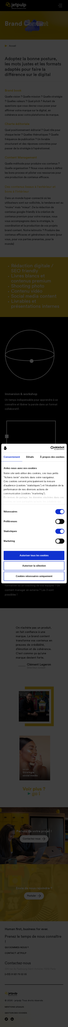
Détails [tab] (30, 457)
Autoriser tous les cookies (34, 555)
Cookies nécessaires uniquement (34, 576)
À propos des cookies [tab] (52, 457)
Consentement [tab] (12, 457)
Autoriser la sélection (34, 565)
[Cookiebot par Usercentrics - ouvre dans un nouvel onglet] (50, 448)
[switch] (59, 521)
